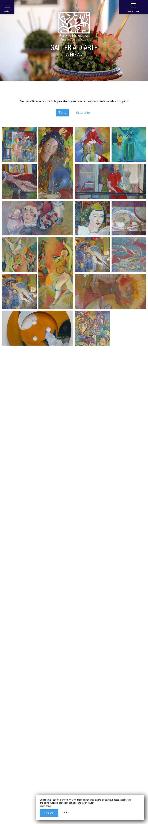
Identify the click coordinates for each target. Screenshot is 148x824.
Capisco (49, 813)
